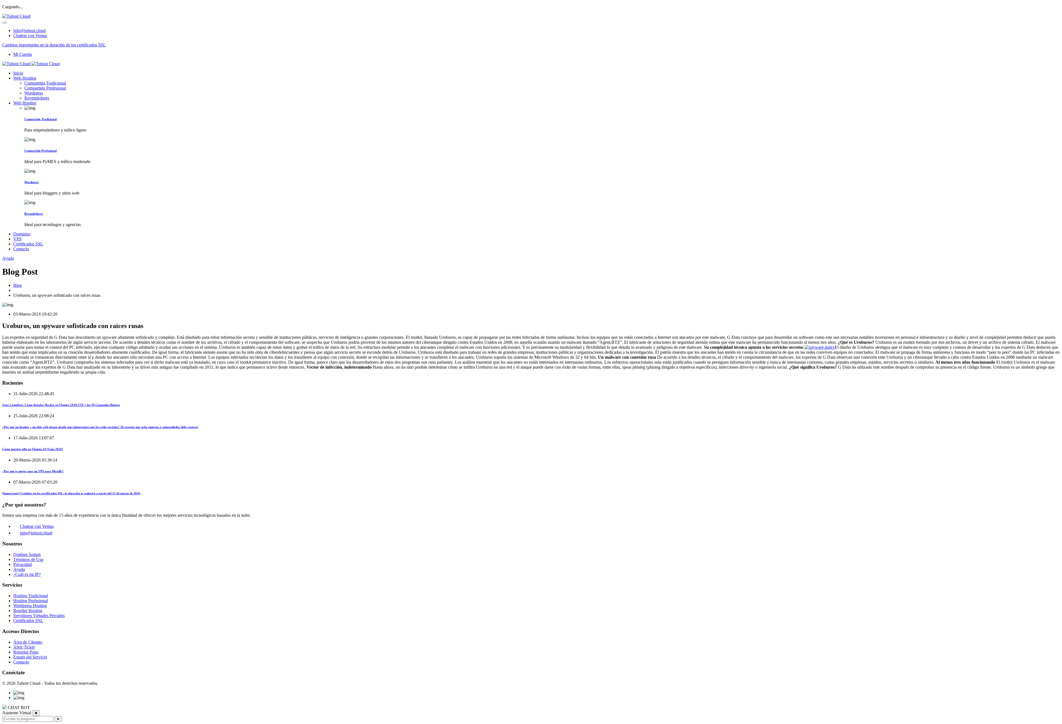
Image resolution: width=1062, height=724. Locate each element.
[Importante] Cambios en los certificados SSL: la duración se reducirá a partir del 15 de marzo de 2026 (71, 493)
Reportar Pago (25, 652)
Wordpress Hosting (30, 605)
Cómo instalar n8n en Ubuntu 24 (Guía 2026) (32, 449)
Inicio (18, 73)
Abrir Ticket (24, 647)
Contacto (21, 248)
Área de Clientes (27, 642)
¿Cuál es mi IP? (27, 574)
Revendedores (36, 98)
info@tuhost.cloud (29, 30)
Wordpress (33, 93)
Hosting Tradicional (30, 595)
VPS (17, 239)
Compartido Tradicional (45, 83)
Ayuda (8, 258)
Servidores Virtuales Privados (39, 615)
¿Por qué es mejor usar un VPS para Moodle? (33, 471)
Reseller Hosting (27, 610)
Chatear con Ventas (30, 35)
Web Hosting (24, 78)
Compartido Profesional (45, 88)
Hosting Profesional (30, 600)
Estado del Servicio (30, 657)
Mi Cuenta (22, 54)
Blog (17, 285)
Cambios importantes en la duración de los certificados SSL (54, 45)
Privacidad (22, 564)
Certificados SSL (28, 244)
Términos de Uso (28, 559)
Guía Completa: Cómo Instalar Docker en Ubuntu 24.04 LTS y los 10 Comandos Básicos (61, 404)
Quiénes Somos (27, 554)
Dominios (21, 234)
